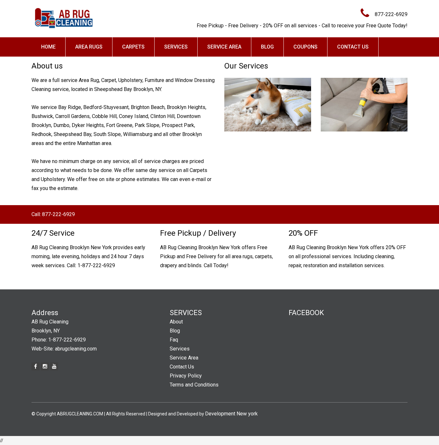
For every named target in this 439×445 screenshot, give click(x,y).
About (176, 322)
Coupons (305, 47)
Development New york (231, 414)
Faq (174, 340)
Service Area (224, 47)
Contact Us (353, 47)
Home (48, 47)
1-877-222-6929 (96, 265)
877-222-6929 (391, 14)
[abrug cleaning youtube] (54, 366)
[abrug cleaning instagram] (45, 366)
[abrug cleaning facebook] (35, 366)
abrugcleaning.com (76, 349)
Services (176, 47)
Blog (267, 47)
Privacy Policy (186, 376)
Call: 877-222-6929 (53, 214)
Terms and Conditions (194, 385)
